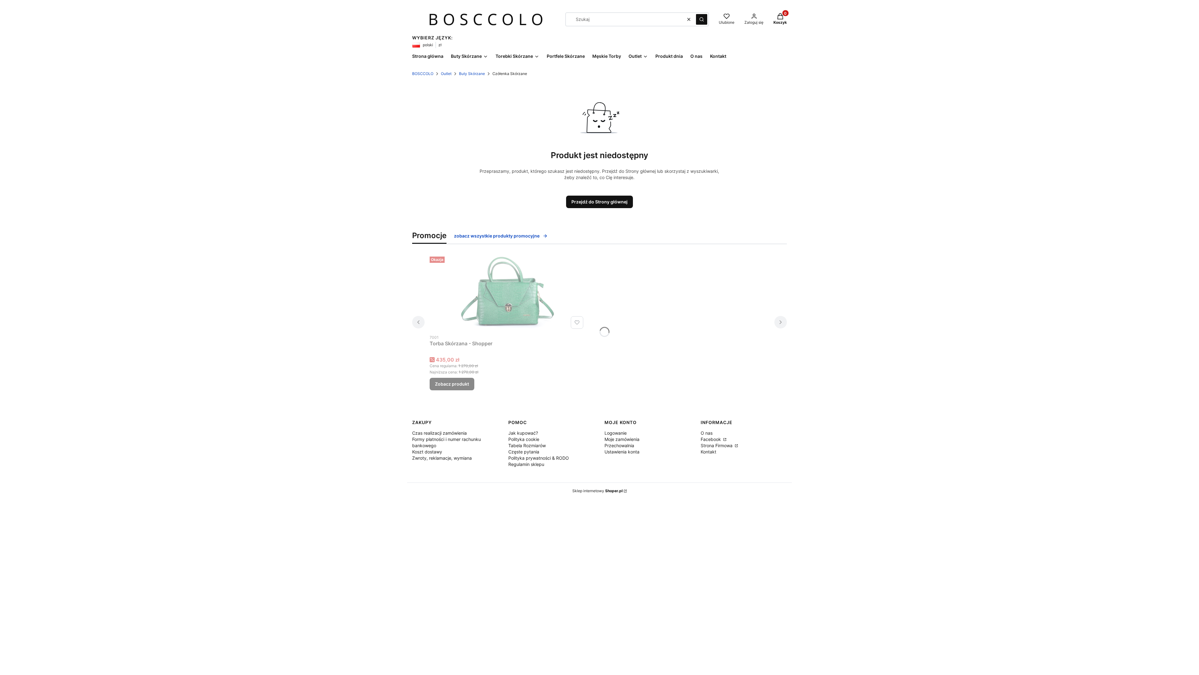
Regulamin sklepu (526, 464)
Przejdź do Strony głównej (599, 201)
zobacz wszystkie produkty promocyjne (497, 235)
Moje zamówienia (621, 439)
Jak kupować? (523, 433)
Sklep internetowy (597, 490)
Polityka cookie (523, 439)
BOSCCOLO (422, 73)
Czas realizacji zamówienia (439, 433)
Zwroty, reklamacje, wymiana (442, 458)
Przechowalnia (619, 445)
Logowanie (615, 433)
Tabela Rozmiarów (527, 445)
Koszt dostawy (427, 451)
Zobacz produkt (452, 384)
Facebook (711, 439)
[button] (701, 19)
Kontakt (708, 451)
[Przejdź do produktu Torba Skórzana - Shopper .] (508, 292)
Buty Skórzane (472, 73)
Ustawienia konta (621, 451)
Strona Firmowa (717, 445)
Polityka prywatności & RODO (538, 458)
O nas (707, 433)
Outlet (446, 73)
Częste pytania (523, 451)
